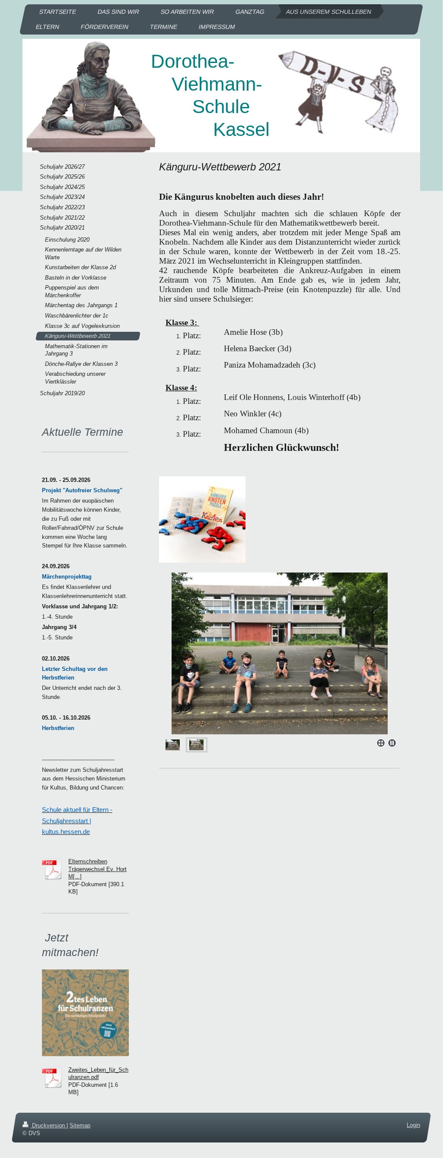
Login (413, 1125)
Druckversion (48, 1125)
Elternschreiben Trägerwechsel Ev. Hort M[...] (97, 869)
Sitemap (80, 1125)
